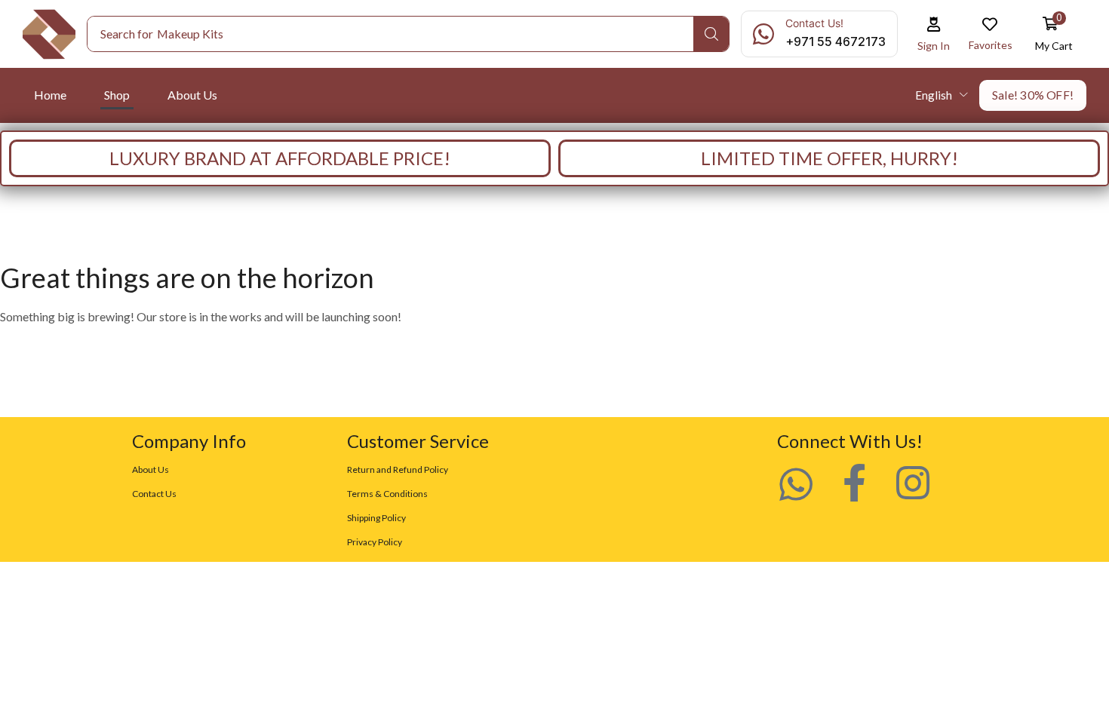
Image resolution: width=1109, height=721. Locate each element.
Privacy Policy (374, 542)
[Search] (711, 34)
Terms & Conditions (387, 493)
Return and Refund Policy (397, 469)
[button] (934, 34)
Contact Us (154, 493)
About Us (150, 469)
